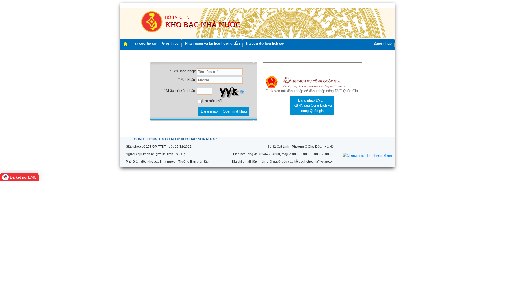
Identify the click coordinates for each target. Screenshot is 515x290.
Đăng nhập (383, 43)
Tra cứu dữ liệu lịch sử (264, 43)
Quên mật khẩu (235, 111)
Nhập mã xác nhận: (181, 91)
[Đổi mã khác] (242, 91)
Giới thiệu (170, 43)
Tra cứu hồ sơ (144, 43)
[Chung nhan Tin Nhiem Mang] (367, 155)
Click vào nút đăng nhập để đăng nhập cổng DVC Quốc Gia (312, 91)
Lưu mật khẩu (212, 101)
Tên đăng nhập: (184, 71)
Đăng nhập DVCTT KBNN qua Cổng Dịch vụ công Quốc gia (312, 105)
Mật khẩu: (188, 80)
